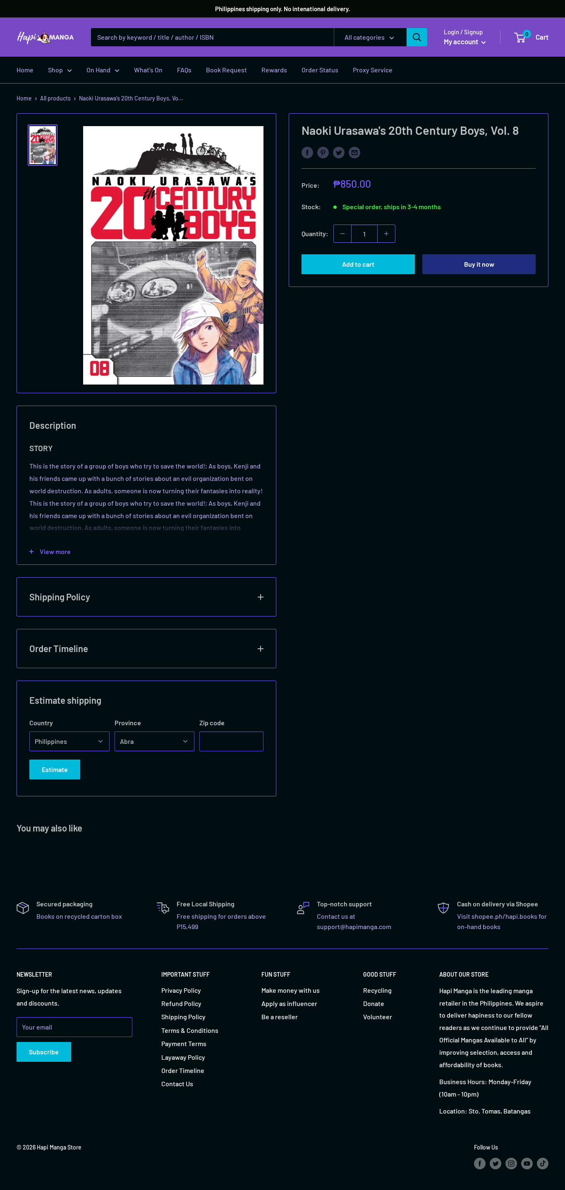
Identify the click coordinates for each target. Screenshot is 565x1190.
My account (461, 41)
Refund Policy (181, 1003)
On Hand (98, 70)
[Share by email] (354, 152)
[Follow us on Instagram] (511, 1163)
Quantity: (315, 233)
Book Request (226, 70)
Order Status (320, 70)
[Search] (417, 37)
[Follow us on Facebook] (480, 1163)
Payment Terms (183, 1043)
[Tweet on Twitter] (339, 152)
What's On (148, 70)
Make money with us (290, 990)
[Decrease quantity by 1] (342, 233)
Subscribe (44, 1052)
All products (55, 98)
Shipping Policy (183, 1016)
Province (128, 722)
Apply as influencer (289, 1003)
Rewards (274, 70)
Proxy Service (373, 70)
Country (41, 722)
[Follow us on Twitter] (495, 1163)
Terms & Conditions (189, 1030)
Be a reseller (279, 1016)
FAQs (184, 70)
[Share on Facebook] (307, 152)
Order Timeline (182, 1070)
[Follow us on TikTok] (542, 1163)
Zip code (212, 722)
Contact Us (177, 1083)
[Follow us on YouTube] (527, 1163)
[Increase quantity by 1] (386, 233)
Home (25, 70)
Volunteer (377, 1016)
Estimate (55, 769)
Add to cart (358, 264)
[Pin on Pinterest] (323, 152)
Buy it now (479, 264)
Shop (55, 70)
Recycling (377, 990)
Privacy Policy (181, 990)
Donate (373, 1003)
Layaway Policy (183, 1057)
